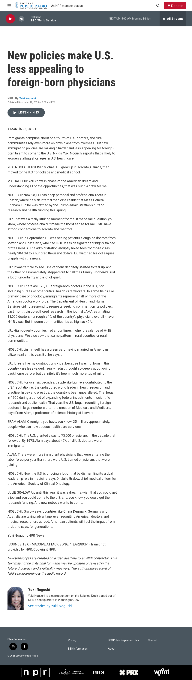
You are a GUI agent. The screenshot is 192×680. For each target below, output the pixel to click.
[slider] (27, 19)
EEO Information (78, 648)
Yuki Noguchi (27, 98)
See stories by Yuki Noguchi (50, 606)
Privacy (72, 640)
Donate (177, 6)
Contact (152, 640)
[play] (10, 19)
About (111, 648)
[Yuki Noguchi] (16, 598)
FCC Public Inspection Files (123, 640)
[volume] (21, 19)
